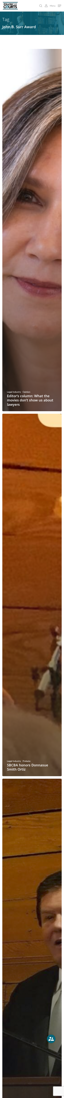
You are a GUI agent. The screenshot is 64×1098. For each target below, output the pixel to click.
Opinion (26, 392)
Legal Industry (14, 392)
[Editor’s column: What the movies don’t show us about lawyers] (32, 230)
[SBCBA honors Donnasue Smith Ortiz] (32, 595)
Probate (26, 761)
